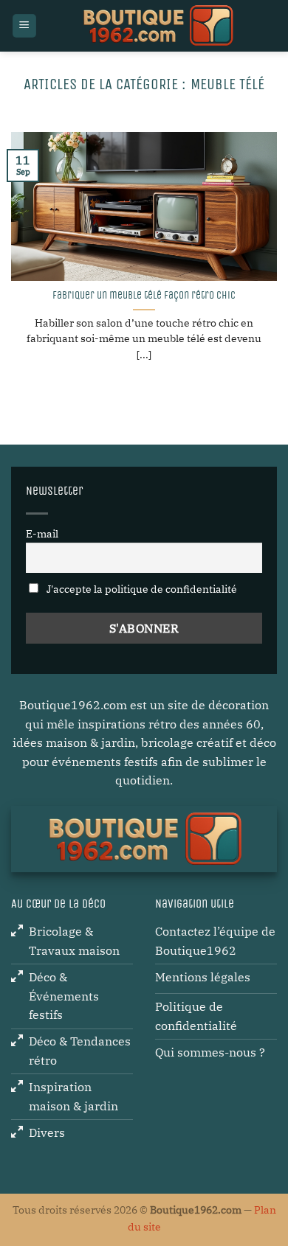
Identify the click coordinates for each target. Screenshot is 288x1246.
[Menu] (24, 26)
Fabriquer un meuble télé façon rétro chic (144, 296)
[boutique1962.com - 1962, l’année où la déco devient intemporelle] (157, 26)
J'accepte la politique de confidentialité (140, 589)
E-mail (42, 533)
